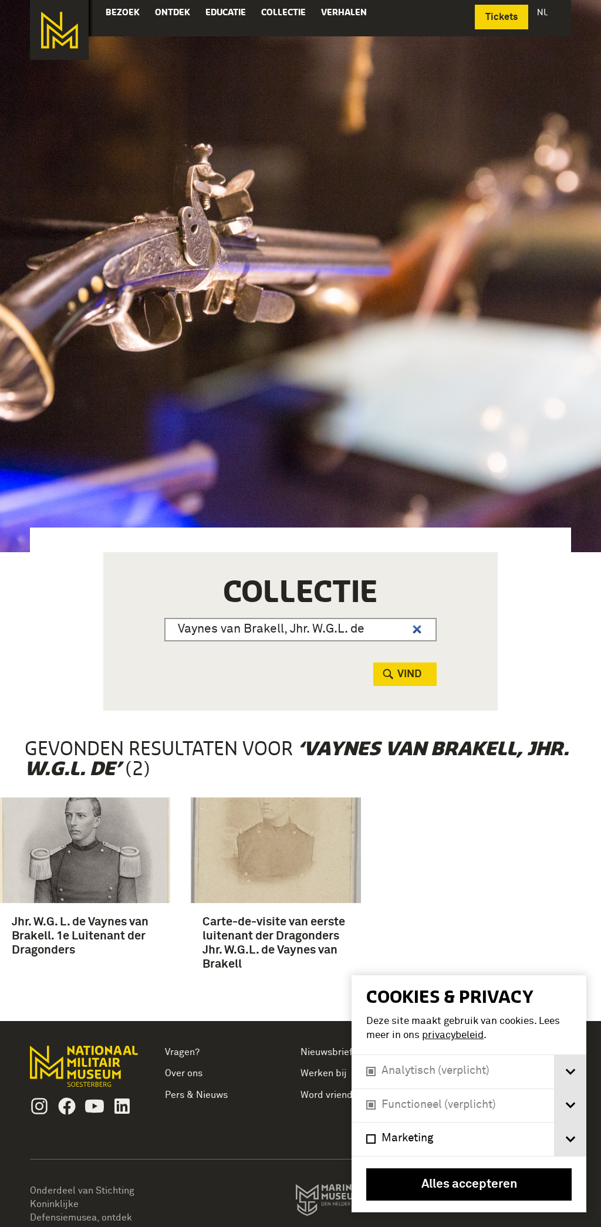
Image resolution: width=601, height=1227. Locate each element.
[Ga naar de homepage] (59, 30)
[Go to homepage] (85, 1071)
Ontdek (172, 12)
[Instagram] (39, 1106)
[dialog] (469, 1093)
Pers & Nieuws (196, 1095)
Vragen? (182, 1052)
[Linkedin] (122, 1106)
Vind (409, 674)
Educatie (225, 12)
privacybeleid (453, 1035)
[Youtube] (94, 1106)
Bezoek (123, 12)
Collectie (283, 12)
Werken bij (323, 1073)
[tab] (570, 1072)
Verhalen (344, 12)
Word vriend (326, 1095)
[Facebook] (67, 1106)
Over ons (183, 1073)
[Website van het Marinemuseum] (350, 1202)
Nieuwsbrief (326, 1052)
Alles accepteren (469, 1184)
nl (543, 12)
